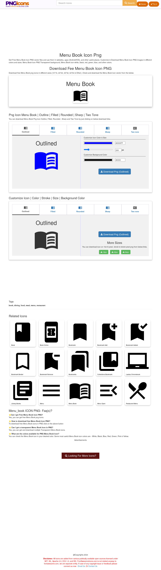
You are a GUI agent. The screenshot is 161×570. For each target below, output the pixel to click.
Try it (154, 4)
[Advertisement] (82, 26)
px (123, 150)
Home (143, 4)
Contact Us (92, 566)
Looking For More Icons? (81, 455)
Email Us (81, 566)
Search (131, 3)
